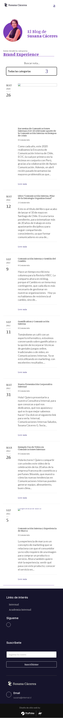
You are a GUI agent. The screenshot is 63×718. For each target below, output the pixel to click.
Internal (14, 604)
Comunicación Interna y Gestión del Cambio (37, 259)
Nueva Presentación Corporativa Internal (35, 385)
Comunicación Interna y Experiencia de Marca (37, 529)
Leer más (22, 184)
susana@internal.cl (22, 697)
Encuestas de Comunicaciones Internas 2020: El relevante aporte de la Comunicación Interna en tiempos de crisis (37, 132)
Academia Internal (20, 609)
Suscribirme (31, 664)
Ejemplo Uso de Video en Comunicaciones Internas (31, 448)
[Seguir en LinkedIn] (8, 624)
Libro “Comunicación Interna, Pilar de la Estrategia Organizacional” (36, 197)
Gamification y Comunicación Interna (33, 322)
